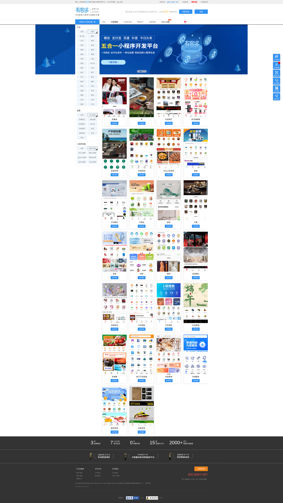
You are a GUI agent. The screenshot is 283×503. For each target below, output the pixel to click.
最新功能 (194, 2)
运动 (92, 59)
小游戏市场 (127, 22)
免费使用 (185, 12)
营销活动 (82, 133)
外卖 (92, 68)
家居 (92, 41)
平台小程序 (82, 153)
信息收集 (82, 128)
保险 (81, 95)
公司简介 (98, 473)
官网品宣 (82, 119)
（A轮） (142, 498)
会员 (92, 128)
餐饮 (92, 36)
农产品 (92, 63)
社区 (92, 99)
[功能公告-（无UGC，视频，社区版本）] (196, 22)
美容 (92, 45)
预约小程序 (92, 153)
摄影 (92, 81)
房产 (92, 72)
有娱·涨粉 (79, 473)
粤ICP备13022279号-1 (82, 486)
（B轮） (162, 498)
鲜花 (92, 95)
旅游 (81, 54)
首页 (104, 22)
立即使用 (114, 123)
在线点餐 (92, 119)
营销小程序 (92, 157)
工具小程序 (92, 162)
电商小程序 (92, 148)
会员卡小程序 (82, 157)
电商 (92, 31)
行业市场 (114, 22)
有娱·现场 (79, 476)
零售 (81, 45)
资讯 (81, 59)
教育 (92, 50)
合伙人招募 (165, 22)
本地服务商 (204, 2)
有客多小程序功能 (86, 22)
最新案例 (152, 22)
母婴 (92, 54)
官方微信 (115, 473)
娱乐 (92, 77)
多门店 (82, 36)
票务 (81, 104)
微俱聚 (87, 2)
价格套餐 (185, 2)
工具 (92, 104)
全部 (81, 31)
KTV (81, 77)
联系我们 (98, 476)
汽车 (92, 86)
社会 (81, 99)
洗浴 (92, 90)
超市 (81, 72)
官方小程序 (116, 476)
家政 (81, 50)
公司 (81, 41)
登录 (201, 12)
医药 (81, 68)
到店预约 (82, 124)
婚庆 (81, 81)
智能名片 (140, 22)
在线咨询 (201, 469)
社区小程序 (82, 162)
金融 (81, 90)
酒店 (81, 63)
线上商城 (92, 115)
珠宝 (81, 86)
